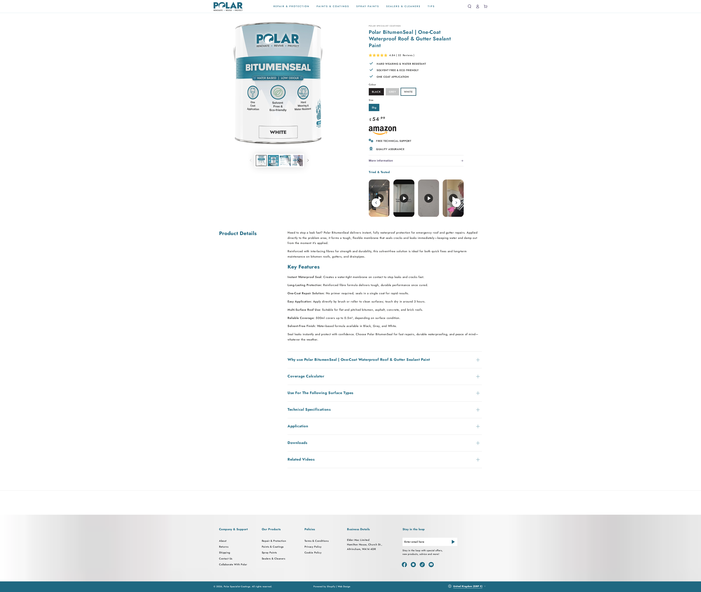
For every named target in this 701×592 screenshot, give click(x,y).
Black (376, 92)
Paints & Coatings (273, 547)
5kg (374, 107)
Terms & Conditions (316, 541)
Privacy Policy (313, 547)
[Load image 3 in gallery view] (273, 160)
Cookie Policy (313, 552)
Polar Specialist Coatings (237, 586)
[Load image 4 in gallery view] (285, 160)
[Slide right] (308, 160)
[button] (470, 6)
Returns (223, 547)
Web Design (344, 586)
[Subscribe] (453, 542)
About (223, 541)
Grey (392, 92)
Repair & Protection (274, 541)
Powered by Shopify (324, 586)
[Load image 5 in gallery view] (297, 160)
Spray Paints (269, 552)
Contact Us (225, 558)
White (408, 92)
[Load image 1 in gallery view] (261, 160)
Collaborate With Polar (233, 564)
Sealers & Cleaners (273, 558)
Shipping (224, 552)
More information (381, 160)
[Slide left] (251, 160)
